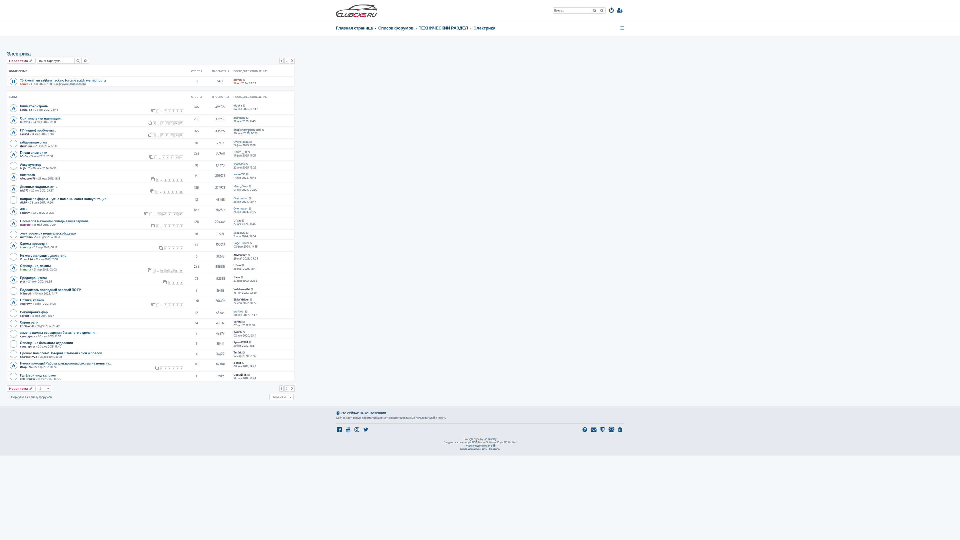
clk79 (23, 202)
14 (176, 123)
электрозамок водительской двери (48, 233)
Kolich (238, 332)
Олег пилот (241, 198)
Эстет (237, 362)
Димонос (26, 146)
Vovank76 (26, 259)
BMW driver (241, 299)
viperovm (26, 304)
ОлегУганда (241, 142)
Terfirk (238, 322)
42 (175, 214)
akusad (24, 134)
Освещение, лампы (35, 266)
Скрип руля (29, 322)
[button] (292, 61)
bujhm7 (25, 168)
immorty (25, 247)
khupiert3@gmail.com (247, 130)
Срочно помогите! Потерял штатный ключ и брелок (61, 353)
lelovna (25, 122)
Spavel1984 (241, 342)
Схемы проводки (34, 243)
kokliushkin (27, 379)
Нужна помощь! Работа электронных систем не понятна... (66, 363)
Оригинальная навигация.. (41, 118)
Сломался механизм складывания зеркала (54, 221)
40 (164, 214)
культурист (27, 336)
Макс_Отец (241, 186)
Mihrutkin (26, 293)
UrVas (237, 220)
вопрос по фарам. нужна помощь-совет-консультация (63, 198)
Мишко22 (239, 232)
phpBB (471, 442)
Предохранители (33, 278)
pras (23, 281)
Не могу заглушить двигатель (43, 255)
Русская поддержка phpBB (480, 445)
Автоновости (78, 84)
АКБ (23, 209)
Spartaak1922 (28, 356)
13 (171, 123)
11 (162, 123)
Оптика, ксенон (32, 300)
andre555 (239, 174)
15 (181, 123)
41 (170, 214)
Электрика (19, 53)
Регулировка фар (34, 312)
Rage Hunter (241, 243)
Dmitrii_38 (240, 152)
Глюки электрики (33, 152)
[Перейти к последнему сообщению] (244, 80)
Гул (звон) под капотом (38, 375)
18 (177, 135)
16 (167, 135)
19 (181, 135)
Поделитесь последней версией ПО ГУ (50, 290)
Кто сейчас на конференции (363, 413)
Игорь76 (26, 367)
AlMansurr (240, 255)
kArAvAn (239, 311)
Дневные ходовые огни (39, 186)
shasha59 (239, 164)
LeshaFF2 (26, 110)
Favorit (24, 316)
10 (172, 157)
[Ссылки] (622, 28)
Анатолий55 (28, 237)
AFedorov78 (28, 178)
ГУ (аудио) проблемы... (38, 130)
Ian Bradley (490, 439)
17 (172, 135)
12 (167, 123)
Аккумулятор (30, 164)
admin (24, 84)
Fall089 (25, 212)
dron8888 (239, 118)
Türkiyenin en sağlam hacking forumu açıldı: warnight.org (63, 80)
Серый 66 (240, 374)
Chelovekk (27, 326)
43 (181, 214)
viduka (238, 105)
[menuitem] (611, 11)
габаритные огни (33, 142)
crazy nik (25, 224)
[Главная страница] (357, 10)
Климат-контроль (34, 106)
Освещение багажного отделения (46, 342)
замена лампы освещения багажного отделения (58, 332)
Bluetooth (27, 174)
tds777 (24, 190)
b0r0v (24, 156)
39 (159, 214)
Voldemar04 (242, 289)
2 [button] (287, 61)
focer (237, 277)
